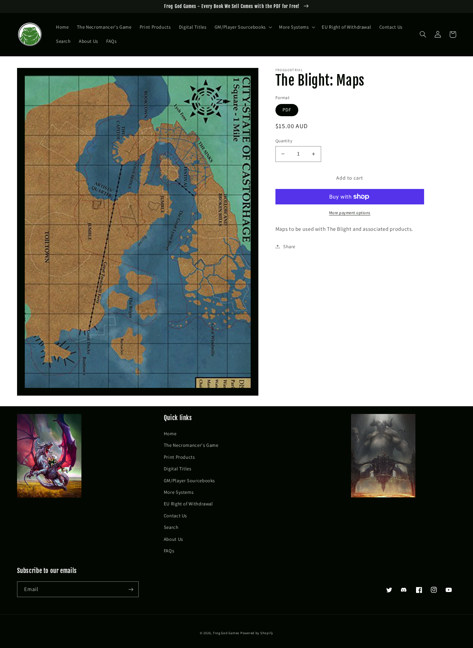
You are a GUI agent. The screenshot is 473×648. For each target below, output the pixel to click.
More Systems (179, 492)
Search (171, 527)
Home (170, 433)
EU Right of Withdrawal (188, 504)
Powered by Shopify (256, 633)
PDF (287, 110)
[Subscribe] (130, 589)
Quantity (283, 141)
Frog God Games (226, 633)
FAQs (169, 551)
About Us (173, 539)
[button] (242, 27)
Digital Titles (177, 468)
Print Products (179, 457)
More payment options (350, 212)
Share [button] (289, 246)
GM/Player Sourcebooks (189, 480)
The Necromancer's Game (191, 445)
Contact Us (175, 515)
